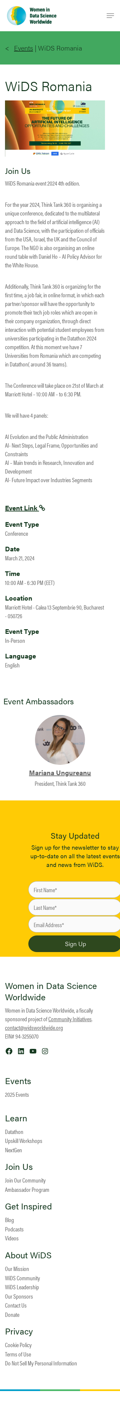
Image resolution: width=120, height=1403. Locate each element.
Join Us (19, 1166)
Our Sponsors (19, 1296)
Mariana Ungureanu (60, 772)
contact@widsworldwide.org (34, 1027)
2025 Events (17, 1094)
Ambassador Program (27, 1189)
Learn (16, 1118)
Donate (12, 1314)
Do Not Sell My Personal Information (41, 1363)
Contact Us (16, 1305)
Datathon (14, 1131)
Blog (9, 1219)
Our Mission (17, 1268)
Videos (12, 1238)
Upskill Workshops (23, 1140)
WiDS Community (22, 1278)
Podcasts (14, 1229)
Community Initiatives (70, 1019)
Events (23, 48)
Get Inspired (28, 1206)
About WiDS (28, 1255)
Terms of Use (18, 1354)
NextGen (13, 1150)
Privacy (19, 1331)
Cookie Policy (18, 1344)
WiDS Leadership (22, 1287)
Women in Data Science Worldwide (51, 991)
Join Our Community (25, 1180)
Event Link (22, 507)
